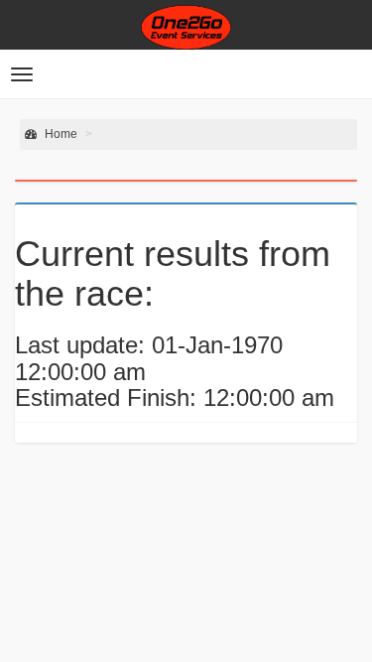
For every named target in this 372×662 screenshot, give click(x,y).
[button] (22, 74)
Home (59, 134)
